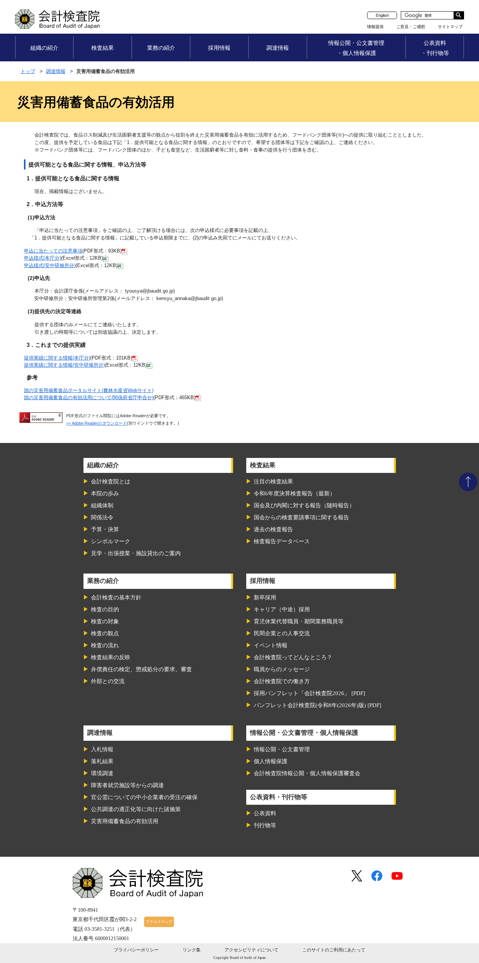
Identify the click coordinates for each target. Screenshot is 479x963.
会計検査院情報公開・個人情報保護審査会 (307, 773)
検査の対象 (105, 621)
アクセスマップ (159, 922)
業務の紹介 (161, 48)
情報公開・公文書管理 (282, 749)
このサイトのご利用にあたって (333, 950)
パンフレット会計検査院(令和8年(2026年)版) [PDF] (317, 705)
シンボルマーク (110, 541)
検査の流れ (105, 645)
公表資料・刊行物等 (435, 48)
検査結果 (102, 48)
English (382, 15)
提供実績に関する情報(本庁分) (57, 358)
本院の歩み (105, 493)
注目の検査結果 (273, 481)
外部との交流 (108, 681)
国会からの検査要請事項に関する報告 (301, 517)
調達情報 (277, 48)
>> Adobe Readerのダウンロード (96, 423)
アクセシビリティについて (251, 950)
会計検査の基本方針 (116, 597)
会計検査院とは (110, 481)
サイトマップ (450, 26)
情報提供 (375, 26)
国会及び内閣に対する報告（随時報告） (304, 505)
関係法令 (102, 517)
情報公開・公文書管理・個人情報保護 (356, 48)
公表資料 (265, 813)
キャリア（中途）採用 (282, 609)
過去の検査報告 (273, 529)
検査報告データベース (282, 541)
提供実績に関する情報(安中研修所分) (64, 365)
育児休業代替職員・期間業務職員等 (299, 621)
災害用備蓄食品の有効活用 (124, 821)
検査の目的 (105, 609)
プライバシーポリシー (136, 950)
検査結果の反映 (110, 657)
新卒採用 (265, 597)
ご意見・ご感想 (410, 26)
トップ (28, 71)
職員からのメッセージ (282, 669)
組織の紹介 (44, 48)
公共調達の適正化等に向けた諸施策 (136, 809)
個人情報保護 (270, 761)
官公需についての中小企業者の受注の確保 (144, 797)
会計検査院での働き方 (282, 681)
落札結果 (102, 761)
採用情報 (219, 48)
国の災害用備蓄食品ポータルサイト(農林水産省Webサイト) (88, 390)
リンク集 (192, 950)
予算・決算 (105, 529)
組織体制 (102, 505)
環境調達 (102, 773)
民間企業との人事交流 (282, 633)
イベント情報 (270, 645)
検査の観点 (105, 633)
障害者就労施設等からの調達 (127, 785)
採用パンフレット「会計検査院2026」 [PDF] (309, 693)
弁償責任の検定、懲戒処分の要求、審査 (141, 669)
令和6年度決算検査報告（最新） (294, 493)
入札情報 (102, 749)
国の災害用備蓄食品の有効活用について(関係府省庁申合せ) (88, 397)
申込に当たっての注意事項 (53, 251)
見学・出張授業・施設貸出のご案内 (136, 553)
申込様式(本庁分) (42, 258)
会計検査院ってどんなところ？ (293, 657)
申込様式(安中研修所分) (50, 265)
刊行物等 (265, 825)
